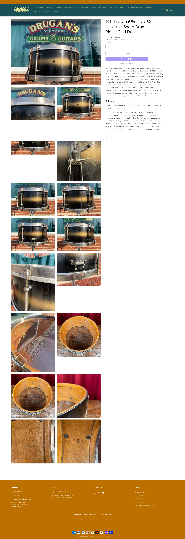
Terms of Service (141, 502)
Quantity (108, 43)
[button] (39, 8)
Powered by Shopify (102, 536)
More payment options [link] (126, 63)
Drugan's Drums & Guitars (89, 536)
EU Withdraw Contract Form (144, 506)
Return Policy (139, 495)
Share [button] (110, 137)
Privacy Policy (139, 499)
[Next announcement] (170, 2)
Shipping (108, 39)
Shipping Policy (140, 492)
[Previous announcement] (15, 2)
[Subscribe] (108, 520)
